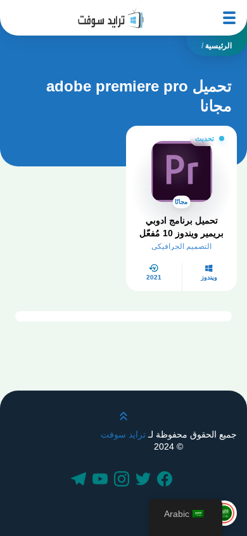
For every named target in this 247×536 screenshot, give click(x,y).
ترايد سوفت (123, 434)
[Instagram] (123, 480)
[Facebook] (166, 480)
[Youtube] (101, 480)
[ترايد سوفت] (111, 17)
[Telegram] (80, 480)
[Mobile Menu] (229, 17)
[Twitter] (145, 480)
